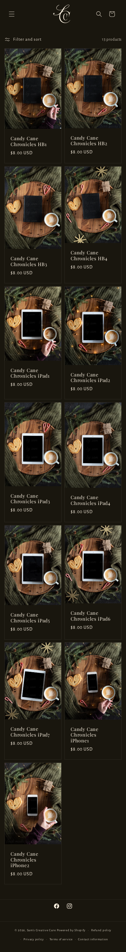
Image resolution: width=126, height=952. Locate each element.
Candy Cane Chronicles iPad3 (30, 499)
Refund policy (101, 930)
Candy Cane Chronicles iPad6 (90, 616)
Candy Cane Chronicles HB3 (29, 261)
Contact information (93, 939)
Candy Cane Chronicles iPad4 (90, 500)
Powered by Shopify (71, 930)
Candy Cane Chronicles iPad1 (30, 373)
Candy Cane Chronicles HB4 (89, 255)
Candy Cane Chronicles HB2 (89, 141)
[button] (11, 14)
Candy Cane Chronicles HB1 (29, 141)
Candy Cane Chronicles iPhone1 (84, 735)
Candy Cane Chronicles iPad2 (90, 377)
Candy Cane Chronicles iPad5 (30, 618)
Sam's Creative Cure (41, 930)
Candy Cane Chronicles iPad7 (30, 732)
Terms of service (61, 939)
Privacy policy (33, 939)
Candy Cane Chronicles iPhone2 (24, 859)
